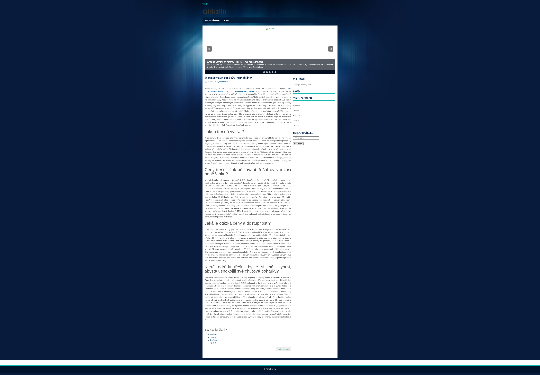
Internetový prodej (212, 20)
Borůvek (213, 340)
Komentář (224, 82)
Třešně (213, 343)
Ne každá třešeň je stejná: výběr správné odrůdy (228, 78)
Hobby (226, 20)
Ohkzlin (205, 4)
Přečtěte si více (283, 349)
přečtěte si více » (256, 67)
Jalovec (213, 337)
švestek (213, 335)
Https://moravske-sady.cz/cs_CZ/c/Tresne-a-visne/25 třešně (229, 91)
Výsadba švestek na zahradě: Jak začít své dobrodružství (235, 62)
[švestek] (270, 28)
